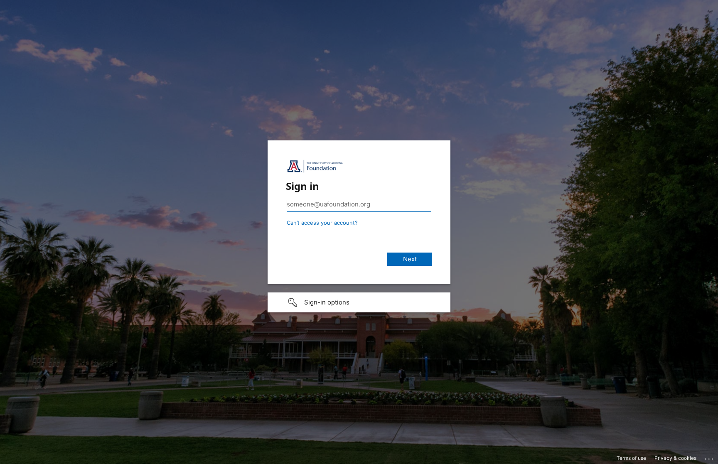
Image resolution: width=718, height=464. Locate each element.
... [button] (710, 457)
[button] (359, 302)
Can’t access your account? (322, 222)
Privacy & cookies (675, 458)
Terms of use (631, 458)
